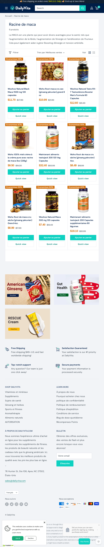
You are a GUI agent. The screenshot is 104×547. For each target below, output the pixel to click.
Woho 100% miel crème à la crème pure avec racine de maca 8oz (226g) (20, 157)
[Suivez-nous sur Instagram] (16, 504)
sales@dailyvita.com (15, 480)
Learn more (16, 532)
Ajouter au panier (20, 109)
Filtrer (16, 52)
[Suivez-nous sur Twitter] (11, 504)
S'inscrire (65, 463)
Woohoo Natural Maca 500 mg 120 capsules (50, 219)
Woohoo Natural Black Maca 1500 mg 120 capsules (18, 92)
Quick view (20, 116)
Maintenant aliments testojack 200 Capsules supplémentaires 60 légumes (81, 222)
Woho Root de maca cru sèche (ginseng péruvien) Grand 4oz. (20, 220)
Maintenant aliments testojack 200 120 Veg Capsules (49, 157)
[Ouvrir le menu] (6, 8)
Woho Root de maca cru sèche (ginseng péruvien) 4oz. (82, 157)
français (9, 492)
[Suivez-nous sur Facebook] (7, 504)
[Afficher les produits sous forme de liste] (94, 52)
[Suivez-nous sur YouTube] (26, 504)
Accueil (8, 16)
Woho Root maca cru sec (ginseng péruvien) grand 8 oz (52, 92)
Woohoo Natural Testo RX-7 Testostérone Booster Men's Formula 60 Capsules (83, 94)
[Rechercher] (82, 8)
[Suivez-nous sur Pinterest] (21, 504)
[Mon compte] (91, 8)
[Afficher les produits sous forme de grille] (90, 52)
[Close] (44, 522)
